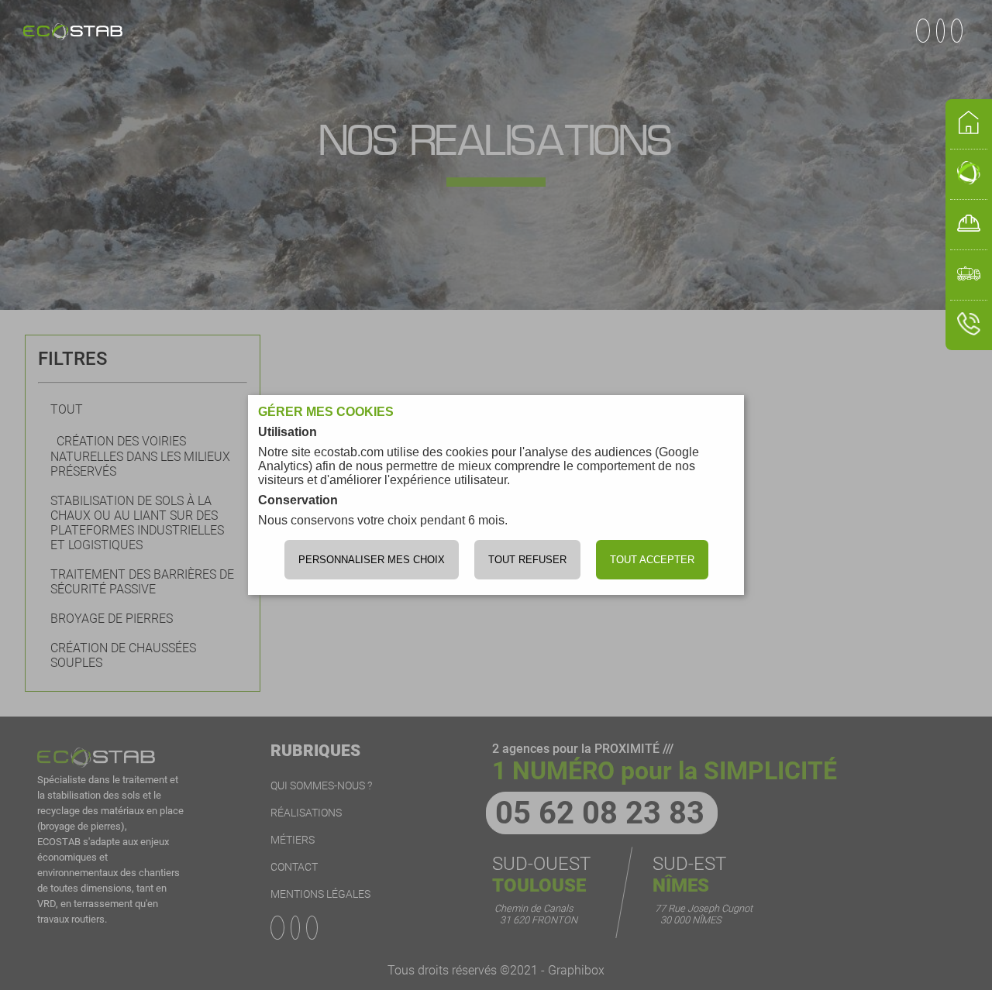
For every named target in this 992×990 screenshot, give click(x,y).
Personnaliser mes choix (371, 559)
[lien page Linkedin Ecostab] (960, 30)
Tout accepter (652, 559)
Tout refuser (527, 559)
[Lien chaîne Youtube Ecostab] (944, 30)
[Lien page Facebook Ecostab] (926, 30)
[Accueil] (72, 33)
